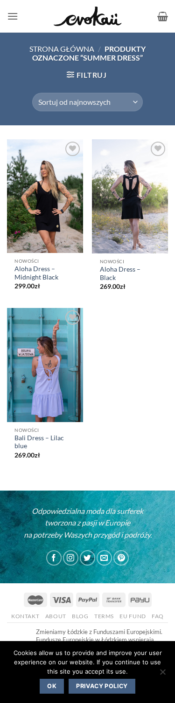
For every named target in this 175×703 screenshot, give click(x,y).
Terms (104, 616)
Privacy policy (101, 686)
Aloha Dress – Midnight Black (36, 273)
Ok (51, 686)
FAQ (158, 616)
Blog (80, 616)
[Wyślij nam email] (104, 558)
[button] (12, 16)
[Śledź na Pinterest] (121, 558)
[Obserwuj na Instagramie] (70, 558)
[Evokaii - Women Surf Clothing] (87, 16)
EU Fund (132, 616)
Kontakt (25, 616)
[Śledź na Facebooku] (54, 558)
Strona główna (61, 48)
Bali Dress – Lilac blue (39, 442)
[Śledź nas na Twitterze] (87, 558)
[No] (162, 674)
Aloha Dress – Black (120, 273)
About (55, 616)
